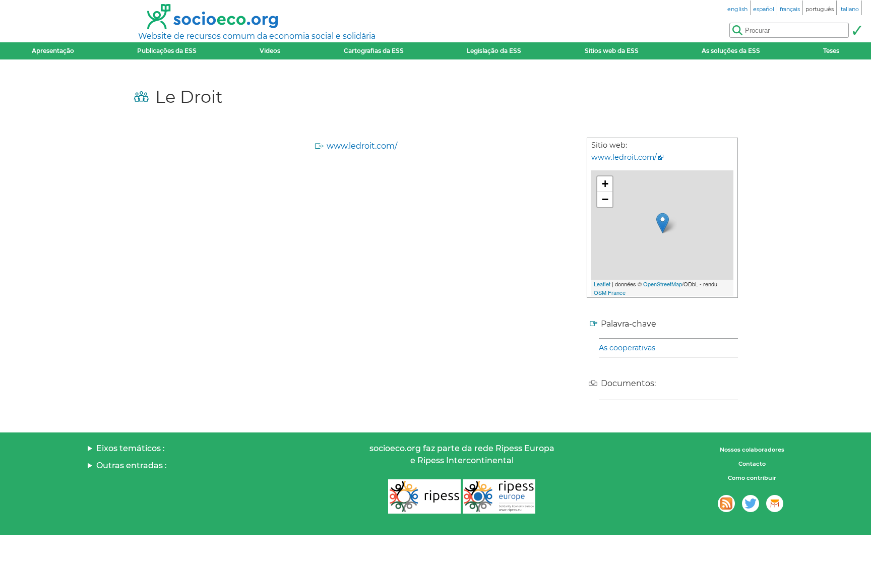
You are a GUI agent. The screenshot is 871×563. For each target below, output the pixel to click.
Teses (831, 50)
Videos (270, 50)
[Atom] (726, 503)
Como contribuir (752, 477)
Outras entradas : (131, 465)
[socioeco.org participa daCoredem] (774, 503)
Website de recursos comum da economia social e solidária (257, 36)
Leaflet (602, 284)
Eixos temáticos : (130, 448)
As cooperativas (627, 347)
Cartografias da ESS (374, 50)
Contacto (752, 463)
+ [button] (605, 183)
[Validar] (857, 30)
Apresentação (53, 50)
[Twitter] (750, 503)
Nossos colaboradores (752, 449)
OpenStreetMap (662, 284)
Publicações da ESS (167, 50)
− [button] (605, 199)
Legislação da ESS (494, 50)
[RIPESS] (424, 496)
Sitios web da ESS (612, 50)
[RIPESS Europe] (499, 496)
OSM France (610, 292)
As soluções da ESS (731, 50)
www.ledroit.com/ (362, 146)
